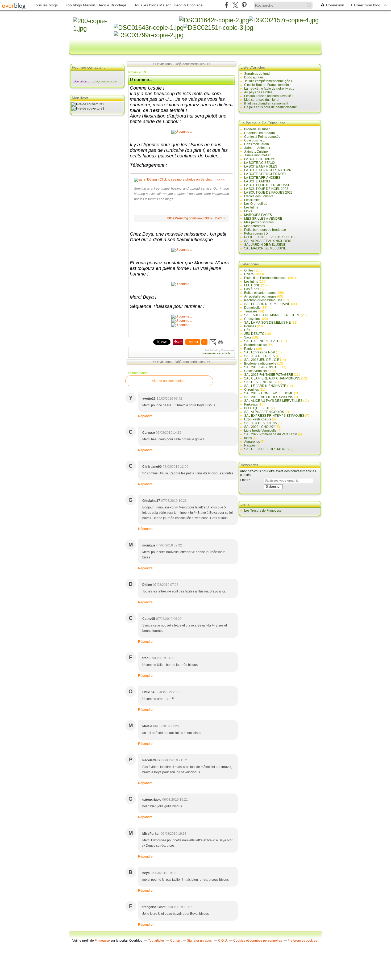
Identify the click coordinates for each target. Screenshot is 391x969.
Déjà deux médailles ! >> (193, 64)
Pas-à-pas (251, 289)
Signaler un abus (200, 940)
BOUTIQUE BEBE (257, 408)
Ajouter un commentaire (169, 381)
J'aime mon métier (257, 155)
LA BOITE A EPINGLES (260, 166)
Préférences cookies (302, 940)
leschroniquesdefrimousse (263, 300)
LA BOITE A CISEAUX (259, 163)
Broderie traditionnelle (260, 363)
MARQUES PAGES (258, 215)
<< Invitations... (163, 64)
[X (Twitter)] (235, 5)
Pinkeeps (251, 404)
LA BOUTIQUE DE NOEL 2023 (266, 189)
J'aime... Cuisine (256, 151)
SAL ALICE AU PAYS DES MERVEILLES (273, 401)
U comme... (141, 79)
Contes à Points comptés (262, 137)
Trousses (250, 311)
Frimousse (102, 940)
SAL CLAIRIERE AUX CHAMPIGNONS (272, 378)
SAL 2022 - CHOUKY (259, 427)
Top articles (156, 940)
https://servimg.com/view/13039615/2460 (196, 218)
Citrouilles (251, 389)
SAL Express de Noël (259, 352)
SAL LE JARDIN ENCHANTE (265, 386)
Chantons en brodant (259, 133)
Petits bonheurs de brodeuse (265, 230)
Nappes (250, 445)
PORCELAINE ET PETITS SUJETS (269, 237)
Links (248, 211)
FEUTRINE (252, 285)
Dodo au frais (254, 77)
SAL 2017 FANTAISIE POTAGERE (268, 375)
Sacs (247, 337)
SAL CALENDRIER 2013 (262, 341)
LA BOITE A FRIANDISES (262, 177)
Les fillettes (252, 200)
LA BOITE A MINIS (257, 181)
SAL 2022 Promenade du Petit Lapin (270, 434)
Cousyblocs (252, 319)
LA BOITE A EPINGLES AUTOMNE (269, 170)
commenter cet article (216, 353)
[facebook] (226, 5)
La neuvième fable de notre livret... (269, 88)
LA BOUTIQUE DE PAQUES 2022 (268, 192)
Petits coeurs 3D (256, 233)
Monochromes (254, 226)
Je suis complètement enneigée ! (268, 81)
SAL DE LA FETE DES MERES (266, 449)
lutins (248, 438)
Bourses (250, 326)
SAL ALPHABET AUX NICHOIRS (267, 241)
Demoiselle (252, 308)
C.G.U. (223, 940)
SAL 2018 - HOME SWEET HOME (268, 393)
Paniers (249, 348)
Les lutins (251, 207)
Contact (175, 940)
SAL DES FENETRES (260, 382)
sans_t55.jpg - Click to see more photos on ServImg (223, 180)
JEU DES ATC (254, 334)
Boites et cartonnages (260, 293)
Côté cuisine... (254, 140)
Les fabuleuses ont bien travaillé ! (268, 96)
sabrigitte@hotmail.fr (104, 81)
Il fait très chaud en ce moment (266, 103)
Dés (247, 330)
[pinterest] (244, 5)
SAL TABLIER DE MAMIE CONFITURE (272, 315)
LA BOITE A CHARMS (259, 159)
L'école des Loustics (258, 196)
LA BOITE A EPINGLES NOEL (265, 174)
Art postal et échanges (260, 296)
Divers (248, 274)
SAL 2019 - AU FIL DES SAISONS (268, 397)
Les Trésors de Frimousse (263, 510)
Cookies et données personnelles (257, 940)
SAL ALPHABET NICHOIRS (264, 412)
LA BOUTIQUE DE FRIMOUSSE (267, 185)
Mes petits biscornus (259, 222)
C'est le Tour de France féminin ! (267, 85)
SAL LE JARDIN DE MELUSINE (267, 304)
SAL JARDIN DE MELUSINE (264, 245)
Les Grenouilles (255, 204)
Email (244, 480)
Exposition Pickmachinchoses (265, 278)
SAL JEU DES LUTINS (260, 423)
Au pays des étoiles (258, 92)
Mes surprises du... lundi (261, 100)
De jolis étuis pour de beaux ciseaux (270, 107)
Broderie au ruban (257, 129)
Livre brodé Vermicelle (260, 430)
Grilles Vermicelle (256, 371)
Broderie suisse (255, 345)
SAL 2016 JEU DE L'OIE (261, 360)
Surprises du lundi (257, 74)
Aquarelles (252, 442)
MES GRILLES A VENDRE (263, 218)
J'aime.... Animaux (257, 148)
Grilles (248, 270)
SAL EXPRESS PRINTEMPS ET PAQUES (274, 415)
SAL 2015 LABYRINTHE (262, 367)
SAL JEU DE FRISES (259, 356)
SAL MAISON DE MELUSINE (265, 248)
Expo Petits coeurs (257, 419)
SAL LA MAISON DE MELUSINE (267, 322)
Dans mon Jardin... (257, 144)
